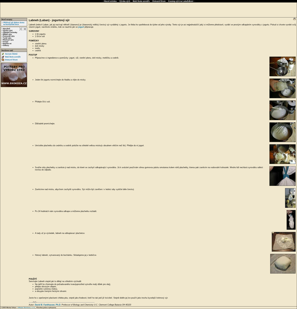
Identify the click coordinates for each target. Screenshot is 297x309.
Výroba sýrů (125, 1)
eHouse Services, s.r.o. (26, 307)
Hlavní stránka (110, 1)
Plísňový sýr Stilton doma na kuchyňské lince (13, 23)
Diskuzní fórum (159, 1)
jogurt (81, 27)
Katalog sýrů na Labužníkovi (180, 1)
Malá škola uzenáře (141, 1)
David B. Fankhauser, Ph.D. (48, 305)
